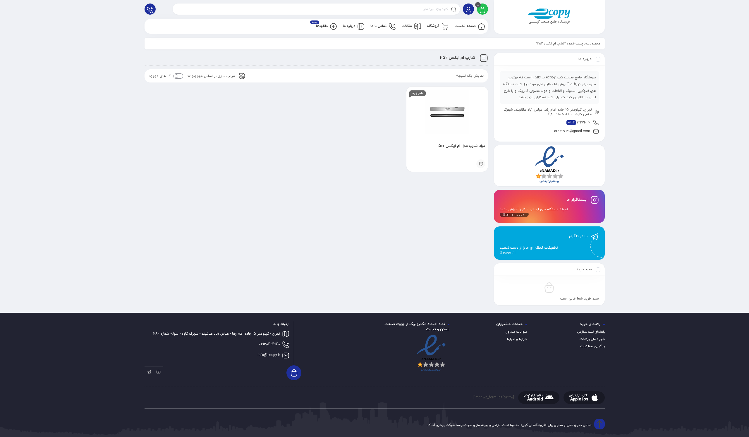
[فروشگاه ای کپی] (549, 16)
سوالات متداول (516, 331)
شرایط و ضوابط (517, 339)
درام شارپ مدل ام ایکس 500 (461, 146)
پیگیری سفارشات (592, 346)
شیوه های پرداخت (592, 339)
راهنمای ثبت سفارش (591, 331)
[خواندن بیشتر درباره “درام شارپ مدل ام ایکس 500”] (480, 163)
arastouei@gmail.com (572, 131)
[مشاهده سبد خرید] (482, 9)
